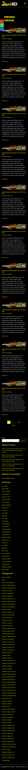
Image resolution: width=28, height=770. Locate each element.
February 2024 (6, 553)
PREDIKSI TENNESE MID (8, 728)
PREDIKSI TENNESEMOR (8, 730)
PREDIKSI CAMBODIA (7, 596)
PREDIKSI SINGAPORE (7, 717)
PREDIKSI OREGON (7, 39)
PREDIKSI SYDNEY (7, 720)
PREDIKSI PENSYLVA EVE (8, 712)
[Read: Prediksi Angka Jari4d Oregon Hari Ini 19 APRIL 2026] (14, 265)
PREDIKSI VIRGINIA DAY (8, 752)
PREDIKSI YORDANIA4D (8, 757)
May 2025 (4, 515)
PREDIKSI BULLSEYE (7, 590)
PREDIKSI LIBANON (7, 666)
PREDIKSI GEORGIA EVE (8, 628)
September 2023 (6, 567)
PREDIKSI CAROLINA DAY (8, 598)
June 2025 (4, 513)
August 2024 (5, 540)
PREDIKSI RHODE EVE (7, 714)
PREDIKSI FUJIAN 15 (7, 620)
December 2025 (6, 497)
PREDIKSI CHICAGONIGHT (9, 604)
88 (19, 422)
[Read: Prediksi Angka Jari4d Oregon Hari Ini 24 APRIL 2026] (14, 69)
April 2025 (5, 518)
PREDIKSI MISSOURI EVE (8, 677)
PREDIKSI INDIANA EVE (8, 647)
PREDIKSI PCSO (6, 706)
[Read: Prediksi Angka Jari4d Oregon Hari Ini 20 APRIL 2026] (14, 226)
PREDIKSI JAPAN (6, 655)
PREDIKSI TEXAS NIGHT (8, 741)
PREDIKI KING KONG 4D (8, 582)
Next (14, 425)
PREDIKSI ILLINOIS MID (8, 644)
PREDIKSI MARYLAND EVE (9, 671)
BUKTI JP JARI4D (6, 577)
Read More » (5, 61)
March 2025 (5, 521)
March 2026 (5, 489)
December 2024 (6, 529)
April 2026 (5, 486)
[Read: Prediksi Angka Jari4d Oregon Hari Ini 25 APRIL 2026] (14, 30)
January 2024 (5, 556)
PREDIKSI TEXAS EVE (7, 736)
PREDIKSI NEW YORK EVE (8, 685)
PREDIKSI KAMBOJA (7, 658)
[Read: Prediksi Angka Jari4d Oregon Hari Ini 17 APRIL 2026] (14, 344)
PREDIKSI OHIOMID (7, 701)
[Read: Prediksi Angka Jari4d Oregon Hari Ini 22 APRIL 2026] (14, 148)
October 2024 (5, 534)
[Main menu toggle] (25, 3)
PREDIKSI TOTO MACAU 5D (9, 747)
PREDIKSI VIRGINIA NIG (8, 755)
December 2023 (6, 559)
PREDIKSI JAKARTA (7, 652)
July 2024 (4, 542)
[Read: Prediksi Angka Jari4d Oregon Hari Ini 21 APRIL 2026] (14, 187)
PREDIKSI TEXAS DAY (7, 733)
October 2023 (5, 564)
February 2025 (6, 524)
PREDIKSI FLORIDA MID (8, 615)
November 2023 (6, 561)
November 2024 (6, 532)
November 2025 (6, 499)
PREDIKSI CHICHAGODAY (8, 607)
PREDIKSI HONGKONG (8, 639)
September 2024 (6, 537)
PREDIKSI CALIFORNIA (8, 593)
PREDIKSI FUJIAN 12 (7, 617)
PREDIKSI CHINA (6, 609)
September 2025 (6, 505)
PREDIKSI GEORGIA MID (8, 631)
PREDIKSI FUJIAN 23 (7, 625)
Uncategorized (6, 760)
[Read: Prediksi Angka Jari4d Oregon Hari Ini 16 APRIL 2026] (14, 383)
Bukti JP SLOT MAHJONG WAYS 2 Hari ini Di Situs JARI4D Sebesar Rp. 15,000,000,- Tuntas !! (13, 450)
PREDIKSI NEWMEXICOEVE (9, 695)
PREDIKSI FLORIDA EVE (8, 612)
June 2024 (4, 545)
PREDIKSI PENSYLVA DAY (8, 709)
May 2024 (4, 548)
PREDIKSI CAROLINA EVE (8, 601)
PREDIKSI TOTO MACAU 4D (9, 744)
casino (3, 580)
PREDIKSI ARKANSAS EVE (8, 585)
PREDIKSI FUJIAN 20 (7, 623)
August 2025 (5, 507)
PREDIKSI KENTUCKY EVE (8, 660)
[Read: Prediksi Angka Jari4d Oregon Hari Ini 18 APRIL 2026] (14, 305)
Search (3, 438)
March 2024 (5, 550)
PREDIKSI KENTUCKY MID (9, 663)
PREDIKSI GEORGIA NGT (8, 633)
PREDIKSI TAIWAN (6, 722)
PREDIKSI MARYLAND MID (9, 674)
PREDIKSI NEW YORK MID (9, 687)
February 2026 (6, 491)
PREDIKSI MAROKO (7, 668)
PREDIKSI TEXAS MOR (7, 738)
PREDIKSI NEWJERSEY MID (9, 693)
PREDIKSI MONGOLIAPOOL (9, 682)
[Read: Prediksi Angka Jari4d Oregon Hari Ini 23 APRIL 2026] (14, 108)
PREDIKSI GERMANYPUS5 (8, 636)
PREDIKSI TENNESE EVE (8, 725)
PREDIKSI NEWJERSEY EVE (9, 690)
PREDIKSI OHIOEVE (7, 698)
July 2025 (4, 510)
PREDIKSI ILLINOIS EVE (8, 642)
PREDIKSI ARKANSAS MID (9, 588)
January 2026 (5, 494)
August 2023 (5, 569)
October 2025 (5, 502)
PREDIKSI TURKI (6, 749)
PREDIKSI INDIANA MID (8, 650)
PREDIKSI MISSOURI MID (8, 679)
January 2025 (5, 526)
